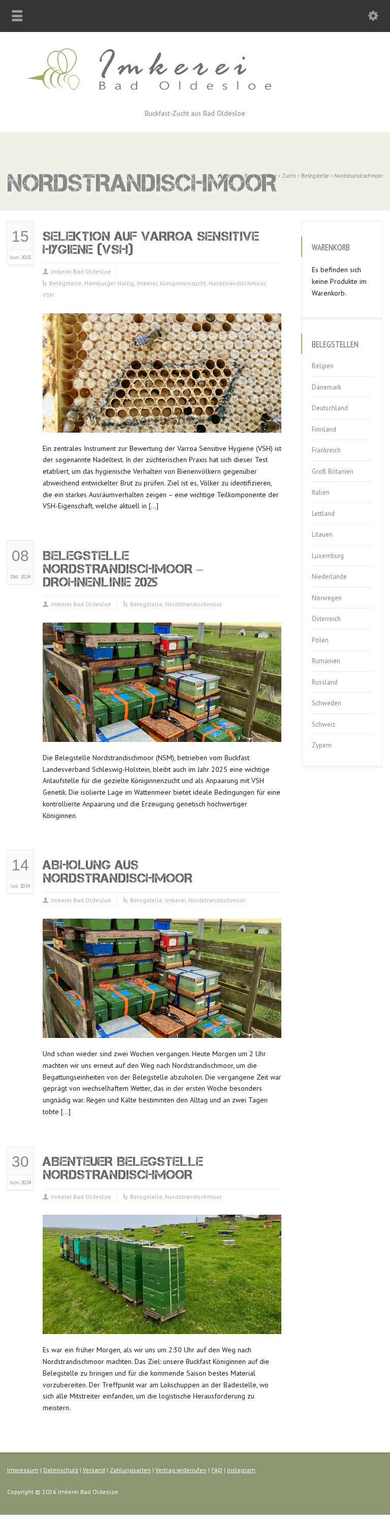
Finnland (324, 429)
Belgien (323, 366)
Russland (325, 682)
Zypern (322, 745)
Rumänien (326, 661)
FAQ (216, 1470)
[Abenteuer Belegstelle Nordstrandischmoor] (162, 1322)
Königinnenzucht (183, 283)
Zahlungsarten (130, 1470)
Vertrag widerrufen (181, 1470)
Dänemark (326, 387)
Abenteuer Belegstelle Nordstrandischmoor (123, 1168)
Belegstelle (65, 283)
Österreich (326, 618)
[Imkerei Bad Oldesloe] (195, 96)
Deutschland (330, 408)
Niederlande (329, 576)
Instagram (241, 1470)
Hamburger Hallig (109, 283)
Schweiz (323, 724)
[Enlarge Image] (162, 326)
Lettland (323, 513)
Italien (321, 492)
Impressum (23, 1470)
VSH (48, 295)
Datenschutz (60, 1470)
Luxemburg (328, 555)
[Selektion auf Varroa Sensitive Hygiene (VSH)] (162, 420)
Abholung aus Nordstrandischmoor (117, 871)
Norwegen (327, 598)
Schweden (326, 703)
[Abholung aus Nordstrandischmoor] (162, 1025)
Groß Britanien (332, 471)
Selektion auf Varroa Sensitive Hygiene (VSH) (151, 242)
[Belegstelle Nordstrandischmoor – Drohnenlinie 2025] (162, 729)
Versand (94, 1470)
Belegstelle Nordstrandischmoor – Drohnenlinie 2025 (123, 568)
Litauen (322, 534)
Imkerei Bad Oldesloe (81, 271)
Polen (320, 640)
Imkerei (147, 283)
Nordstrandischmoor (237, 283)
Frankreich (326, 450)
